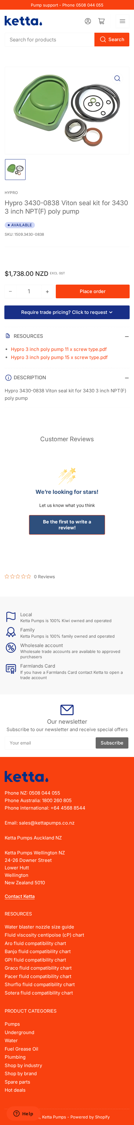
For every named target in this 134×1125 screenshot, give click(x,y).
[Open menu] (122, 21)
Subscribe (112, 743)
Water (11, 1040)
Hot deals (15, 1090)
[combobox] (67, 39)
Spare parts (17, 1082)
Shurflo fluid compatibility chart (40, 984)
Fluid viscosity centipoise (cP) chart (44, 935)
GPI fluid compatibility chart (35, 960)
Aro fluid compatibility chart (35, 943)
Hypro (11, 192)
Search (116, 39)
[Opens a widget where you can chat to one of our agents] (23, 1114)
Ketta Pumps (54, 1116)
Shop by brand (21, 1073)
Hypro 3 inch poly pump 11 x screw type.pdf (59, 349)
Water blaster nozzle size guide (39, 927)
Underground (19, 1032)
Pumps (12, 1024)
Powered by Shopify (90, 1116)
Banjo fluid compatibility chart (38, 951)
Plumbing (15, 1057)
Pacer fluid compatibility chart (38, 976)
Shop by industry (23, 1065)
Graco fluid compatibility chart (38, 968)
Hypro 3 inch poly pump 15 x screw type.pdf (59, 357)
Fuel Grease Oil (21, 1049)
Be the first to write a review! (67, 525)
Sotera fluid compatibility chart (39, 993)
